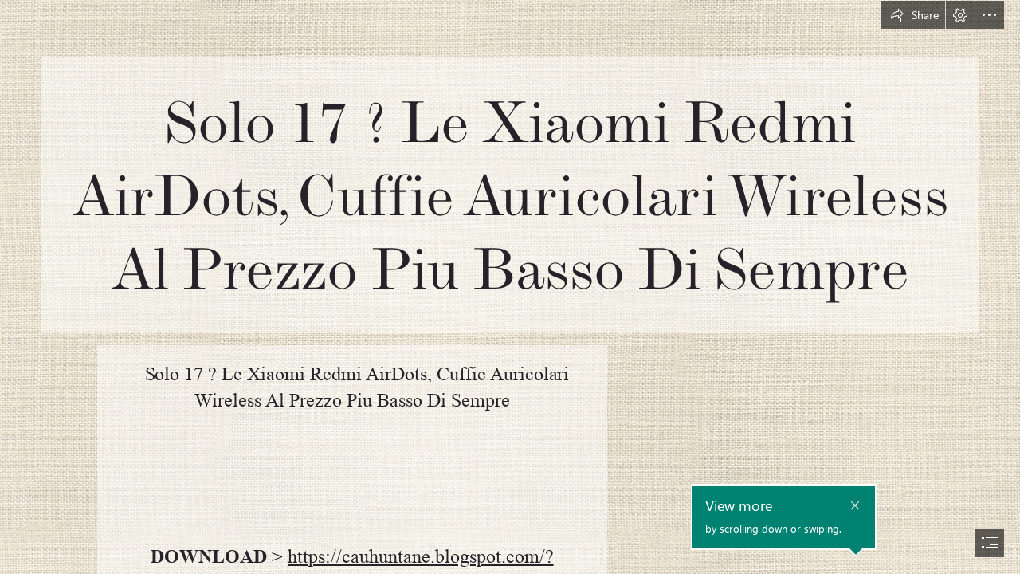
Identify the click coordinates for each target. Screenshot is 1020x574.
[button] (913, 15)
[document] (510, 287)
